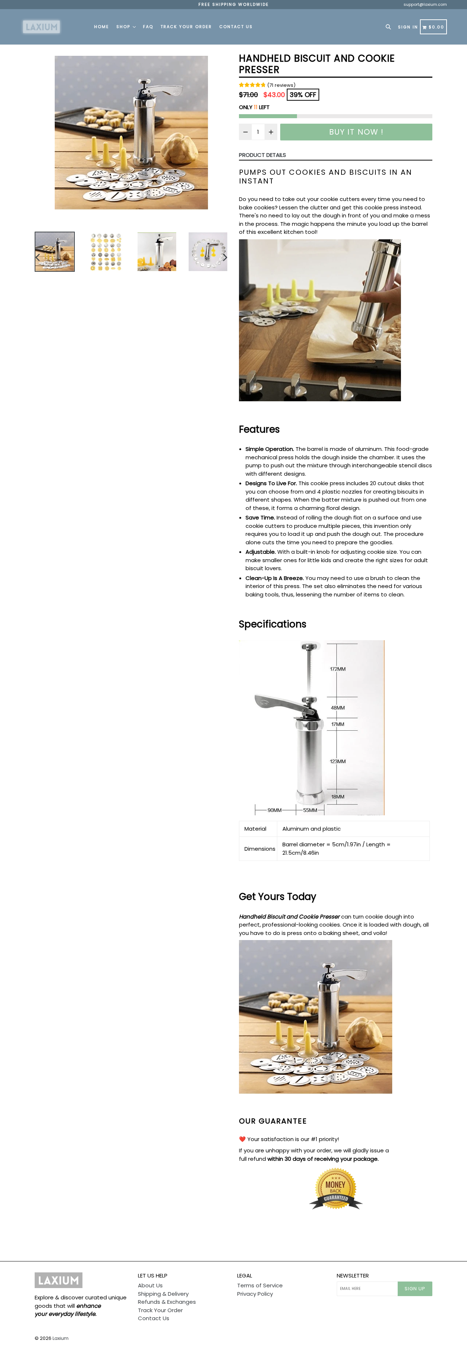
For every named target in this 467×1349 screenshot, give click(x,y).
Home (101, 27)
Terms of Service (260, 1285)
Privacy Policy (255, 1294)
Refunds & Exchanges (167, 1302)
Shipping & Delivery (163, 1294)
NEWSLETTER (353, 1275)
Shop (124, 27)
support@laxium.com (425, 4)
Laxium (61, 1338)
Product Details (262, 155)
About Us (150, 1285)
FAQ (148, 27)
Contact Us (236, 27)
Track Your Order (186, 27)
